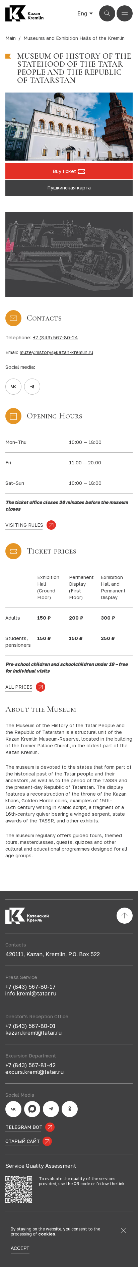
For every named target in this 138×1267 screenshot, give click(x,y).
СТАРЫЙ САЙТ (22, 1141)
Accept (20, 1248)
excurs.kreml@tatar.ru (34, 1072)
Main (10, 38)
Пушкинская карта (69, 187)
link (121, 1183)
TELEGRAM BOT (24, 1127)
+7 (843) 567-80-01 (30, 1026)
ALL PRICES (18, 687)
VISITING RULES (24, 525)
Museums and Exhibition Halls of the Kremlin (74, 38)
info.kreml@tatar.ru (30, 993)
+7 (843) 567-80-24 (55, 337)
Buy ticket (64, 171)
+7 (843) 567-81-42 (30, 1065)
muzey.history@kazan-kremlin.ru (56, 352)
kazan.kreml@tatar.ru (33, 1032)
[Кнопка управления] (107, 13)
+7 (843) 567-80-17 (30, 986)
